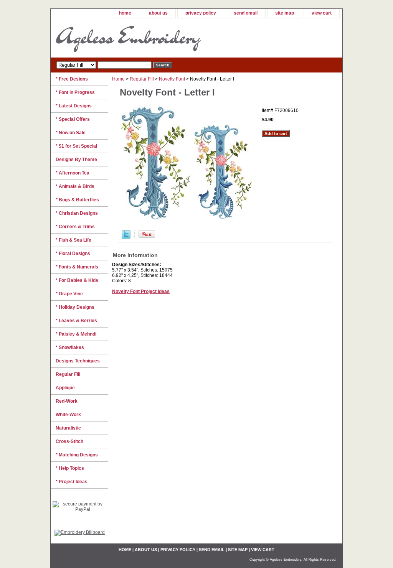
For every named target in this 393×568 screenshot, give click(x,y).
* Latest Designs (74, 106)
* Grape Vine (69, 293)
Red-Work (67, 401)
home (125, 13)
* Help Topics (70, 468)
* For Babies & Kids (77, 280)
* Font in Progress (75, 92)
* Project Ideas (72, 481)
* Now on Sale (71, 132)
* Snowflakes (70, 347)
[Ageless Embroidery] (147, 38)
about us (158, 13)
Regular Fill (142, 79)
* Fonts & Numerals (77, 267)
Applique (65, 387)
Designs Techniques (78, 361)
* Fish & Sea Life (73, 240)
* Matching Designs (77, 455)
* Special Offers (73, 119)
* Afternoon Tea (72, 173)
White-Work (68, 414)
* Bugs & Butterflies (77, 200)
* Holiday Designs (75, 307)
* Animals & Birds (75, 186)
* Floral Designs (73, 253)
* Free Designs (72, 79)
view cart (322, 13)
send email (246, 13)
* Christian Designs (77, 213)
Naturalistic (68, 428)
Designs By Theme (76, 159)
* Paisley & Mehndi (76, 334)
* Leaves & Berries (76, 320)
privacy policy (200, 13)
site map (284, 13)
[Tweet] (126, 237)
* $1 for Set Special (76, 146)
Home (118, 79)
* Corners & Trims (75, 226)
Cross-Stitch (69, 441)
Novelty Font (172, 79)
